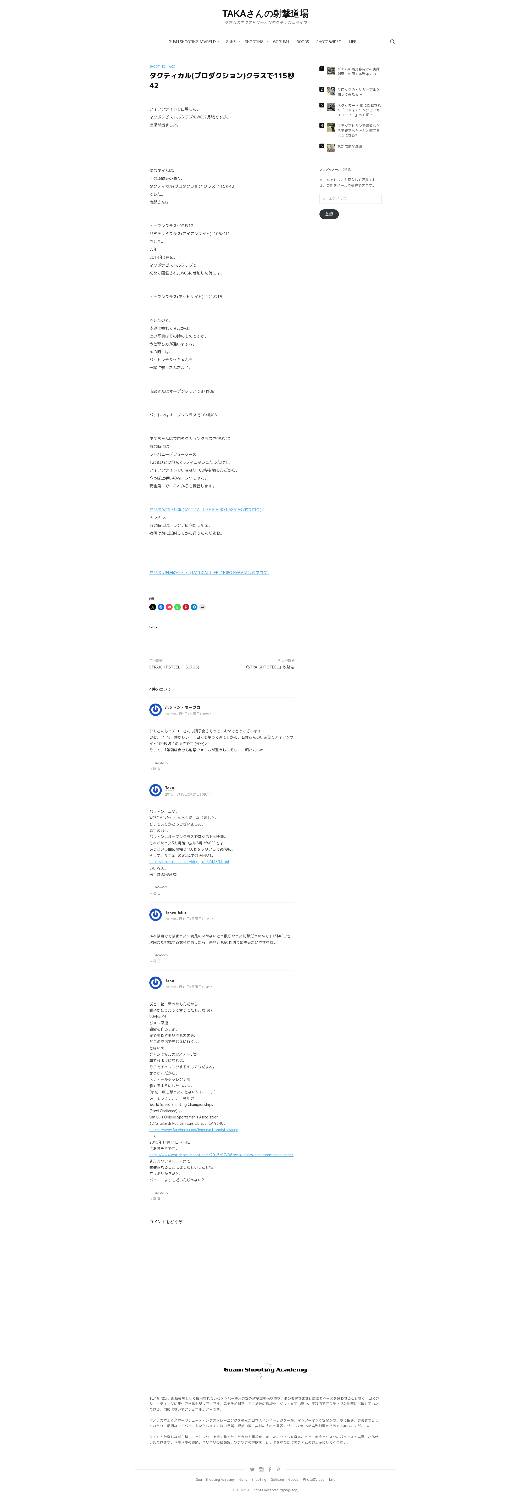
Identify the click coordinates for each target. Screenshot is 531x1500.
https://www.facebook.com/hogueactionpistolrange (193, 1129)
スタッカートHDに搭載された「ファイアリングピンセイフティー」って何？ (359, 110)
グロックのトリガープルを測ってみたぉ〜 (358, 92)
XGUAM (240, 1490)
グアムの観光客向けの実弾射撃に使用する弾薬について (358, 74)
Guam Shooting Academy (192, 41)
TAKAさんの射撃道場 (265, 13)
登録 (329, 214)
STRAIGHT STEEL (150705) (174, 667)
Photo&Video (328, 41)
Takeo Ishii (175, 912)
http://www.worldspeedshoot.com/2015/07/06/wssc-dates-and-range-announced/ (221, 1154)
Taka (169, 787)
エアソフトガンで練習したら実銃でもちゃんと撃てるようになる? (358, 130)
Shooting (254, 41)
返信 (156, 768)
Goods (302, 41)
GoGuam (281, 41)
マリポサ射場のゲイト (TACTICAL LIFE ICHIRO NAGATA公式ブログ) (209, 572)
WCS (171, 66)
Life (352, 41)
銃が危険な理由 (349, 146)
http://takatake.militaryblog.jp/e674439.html (189, 861)
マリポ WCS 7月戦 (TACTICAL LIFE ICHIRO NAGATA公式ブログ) (205, 509)
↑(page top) (289, 1490)
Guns (231, 41)
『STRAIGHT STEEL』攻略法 (269, 667)
